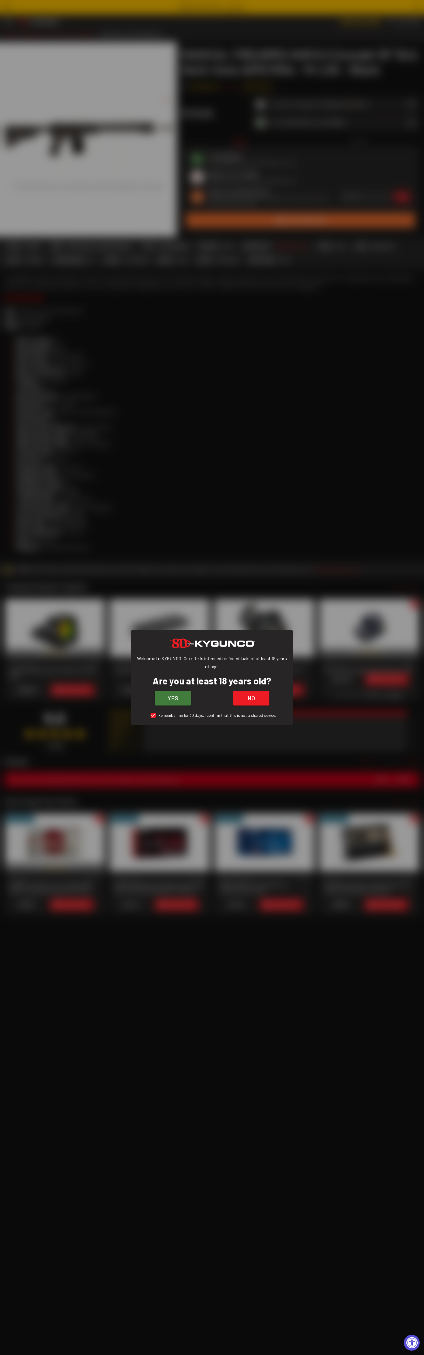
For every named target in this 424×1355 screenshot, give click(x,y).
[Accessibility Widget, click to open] (412, 1343)
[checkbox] (212, 715)
